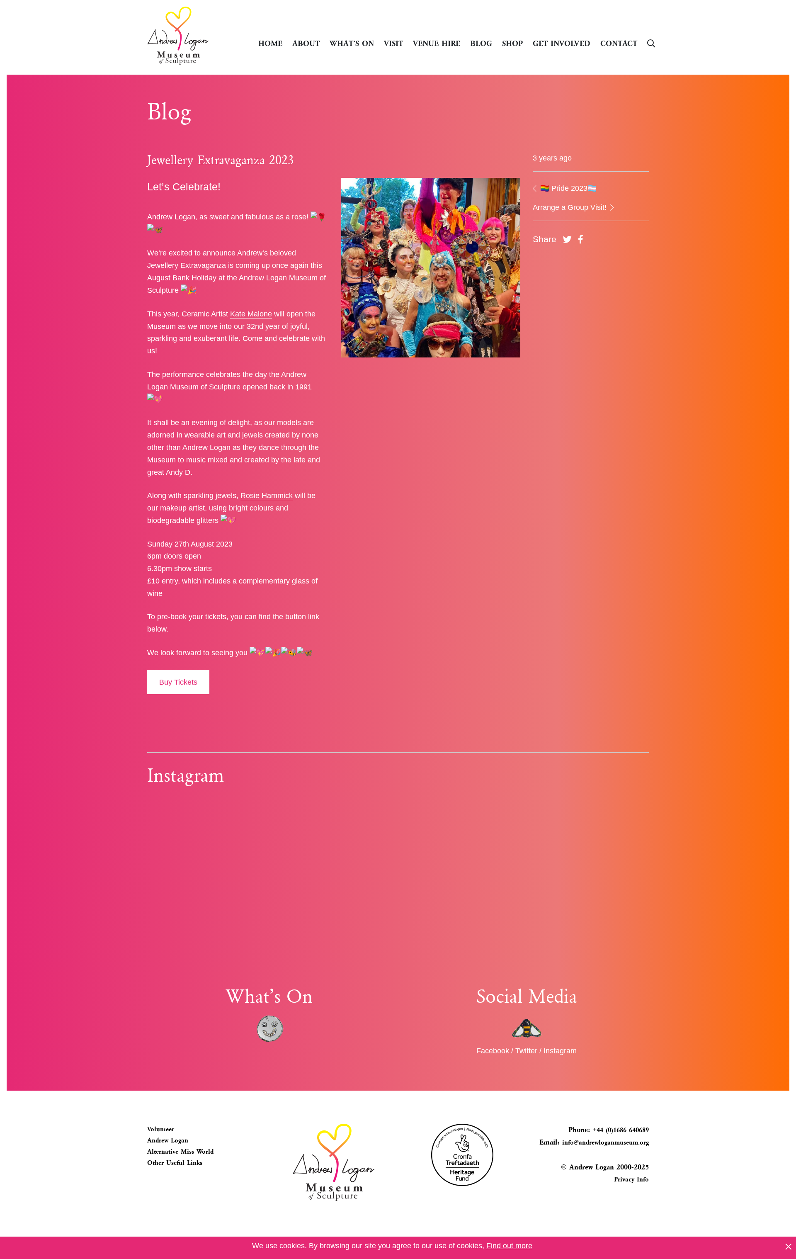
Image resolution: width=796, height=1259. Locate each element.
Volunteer (160, 1129)
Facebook (492, 1051)
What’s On (352, 43)
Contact (618, 43)
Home (270, 43)
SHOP (512, 43)
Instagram (560, 1051)
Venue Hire (436, 43)
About (306, 43)
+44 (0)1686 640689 (619, 1130)
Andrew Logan (167, 1140)
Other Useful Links (174, 1163)
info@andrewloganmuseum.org (605, 1142)
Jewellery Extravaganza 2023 (220, 160)
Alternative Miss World (180, 1151)
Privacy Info (631, 1179)
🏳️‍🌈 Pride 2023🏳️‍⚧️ (567, 188)
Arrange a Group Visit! (571, 207)
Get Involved (561, 43)
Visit (393, 43)
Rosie (251, 495)
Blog (481, 43)
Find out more (509, 1246)
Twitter (526, 1051)
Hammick (277, 495)
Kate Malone (251, 314)
